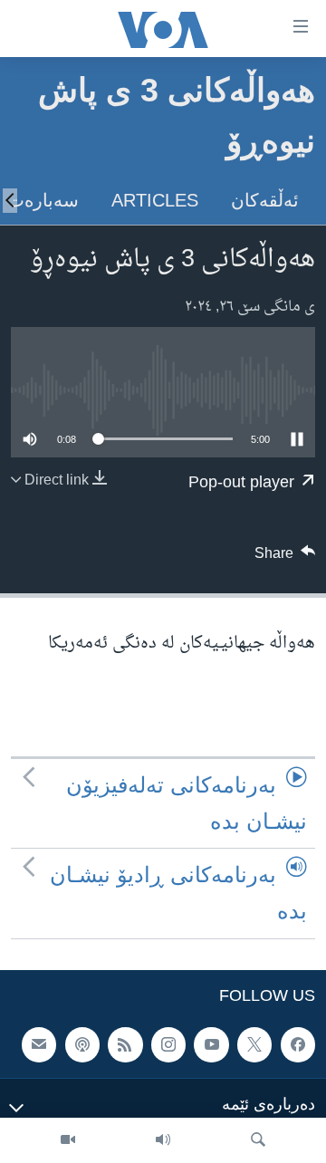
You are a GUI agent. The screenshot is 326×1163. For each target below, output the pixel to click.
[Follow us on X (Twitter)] (254, 1044)
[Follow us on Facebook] (298, 1044)
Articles (154, 200)
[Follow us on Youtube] (211, 1044)
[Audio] (163, 1140)
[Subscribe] (39, 1044)
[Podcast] (82, 1044)
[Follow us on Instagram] (168, 1044)
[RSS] (125, 1044)
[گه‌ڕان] (258, 1140)
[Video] (68, 1140)
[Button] (285, 558)
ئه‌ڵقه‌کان (265, 200)
